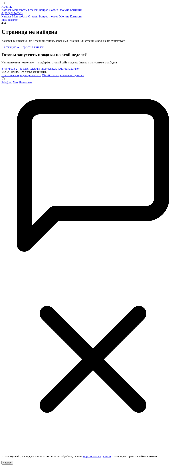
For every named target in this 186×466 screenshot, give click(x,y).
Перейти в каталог (32, 47)
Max (4, 19)
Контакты (76, 9)
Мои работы (19, 9)
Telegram (12, 19)
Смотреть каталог (69, 68)
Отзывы (33, 9)
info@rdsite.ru (49, 68)
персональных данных (97, 456)
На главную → (10, 47)
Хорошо (7, 462)
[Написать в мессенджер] (93, 268)
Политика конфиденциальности (21, 75)
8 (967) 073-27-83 (12, 13)
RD (6, 6)
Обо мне (64, 9)
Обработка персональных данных (63, 75)
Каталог (6, 9)
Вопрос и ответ (48, 9)
